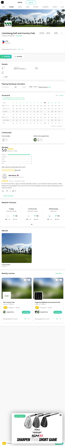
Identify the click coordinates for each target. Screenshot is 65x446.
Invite (48, 33)
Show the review (8, 196)
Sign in (20, 2)
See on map (19, 36)
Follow (42, 33)
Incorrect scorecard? (56, 126)
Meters (61, 95)
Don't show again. (37, 442)
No (23, 49)
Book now (26, 312)
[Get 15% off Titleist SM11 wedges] (37, 428)
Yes (19, 49)
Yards (57, 95)
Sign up (31, 2)
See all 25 (59, 273)
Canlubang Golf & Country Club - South (13, 98)
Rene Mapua (12, 175)
